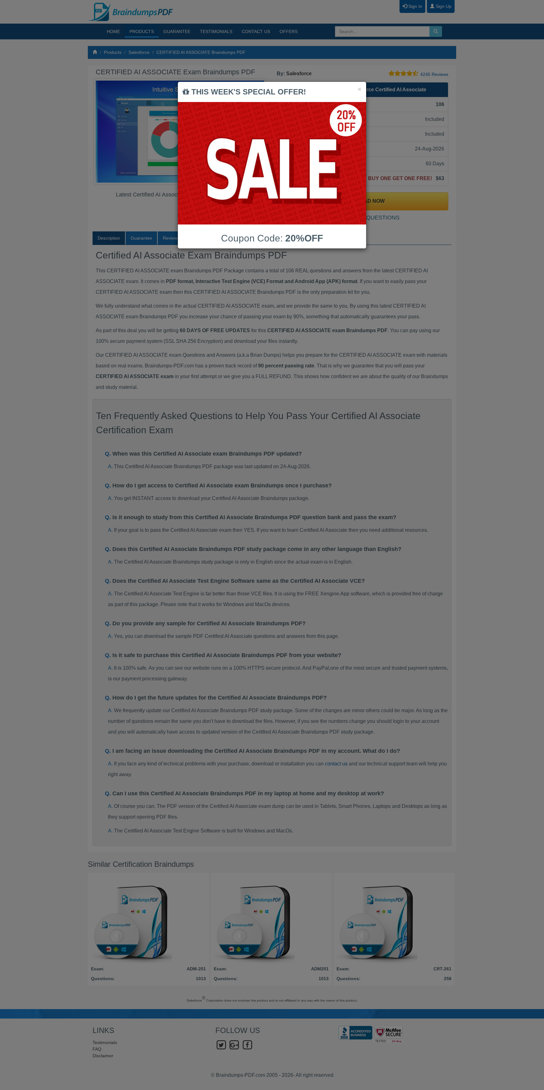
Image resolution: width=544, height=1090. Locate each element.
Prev (104, 132)
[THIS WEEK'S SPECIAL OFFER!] (272, 163)
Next (259, 132)
